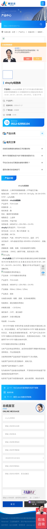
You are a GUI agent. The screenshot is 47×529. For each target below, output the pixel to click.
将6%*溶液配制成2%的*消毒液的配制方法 (18, 156)
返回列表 (10, 392)
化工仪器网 (13, 525)
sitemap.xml (30, 525)
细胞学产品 (42, 32)
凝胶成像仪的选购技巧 (11, 170)
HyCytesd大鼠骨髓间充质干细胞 (25, 388)
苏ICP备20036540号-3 (29, 521)
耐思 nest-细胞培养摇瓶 (22, 397)
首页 (13, 32)
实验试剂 (31, 32)
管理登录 (22, 525)
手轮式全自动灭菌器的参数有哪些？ (16, 163)
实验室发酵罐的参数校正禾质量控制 (16, 149)
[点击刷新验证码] (29, 492)
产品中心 (21, 32)
